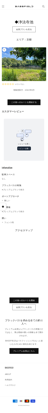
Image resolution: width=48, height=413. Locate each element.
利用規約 (8, 380)
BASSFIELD (26, 405)
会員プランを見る (24, 29)
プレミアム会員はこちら (24, 351)
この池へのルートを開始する (24, 102)
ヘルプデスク (10, 385)
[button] (3, 6)
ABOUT (8, 374)
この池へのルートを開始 (24, 300)
